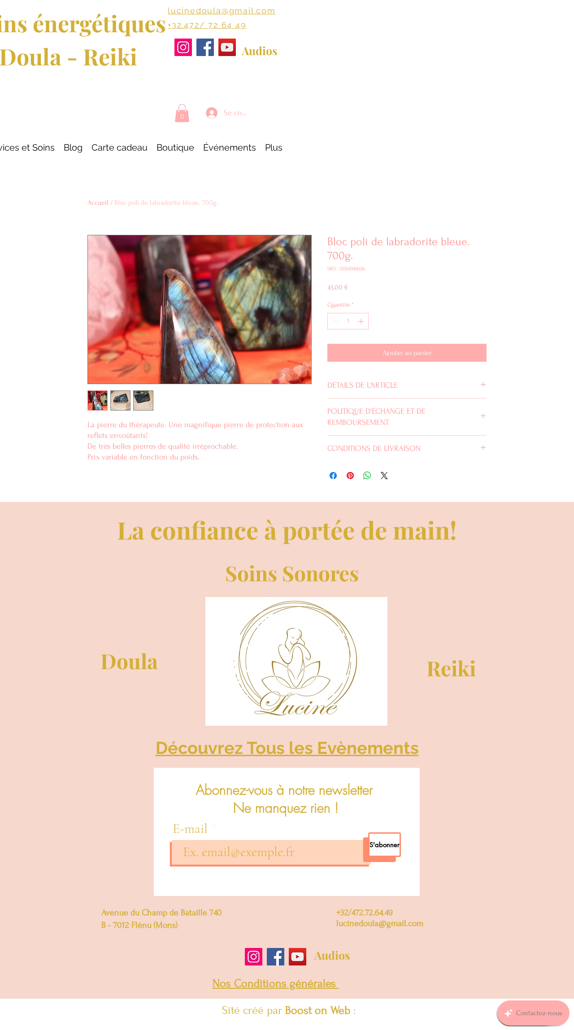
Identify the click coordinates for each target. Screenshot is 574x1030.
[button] (182, 113)
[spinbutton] (348, 321)
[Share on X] (384, 475)
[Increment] (361, 321)
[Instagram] (183, 47)
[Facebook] (205, 47)
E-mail (192, 828)
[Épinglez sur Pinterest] (350, 475)
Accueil (98, 203)
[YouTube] (227, 47)
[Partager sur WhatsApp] (367, 475)
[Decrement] (334, 321)
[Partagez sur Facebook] (333, 475)
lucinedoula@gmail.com (222, 10)
